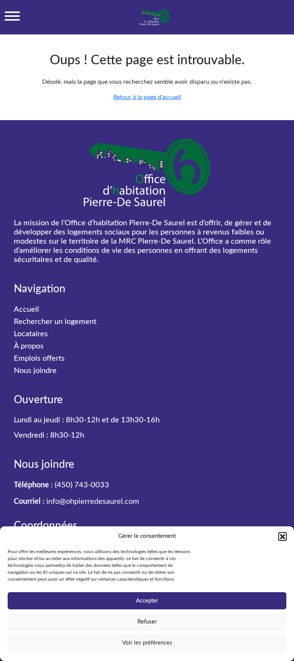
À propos (29, 346)
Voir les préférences (147, 643)
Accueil (26, 309)
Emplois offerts (39, 358)
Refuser (147, 622)
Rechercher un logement (55, 322)
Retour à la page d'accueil (147, 97)
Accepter (147, 601)
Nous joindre (35, 370)
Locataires (31, 334)
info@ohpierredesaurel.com (92, 501)
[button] (282, 536)
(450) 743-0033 (82, 485)
